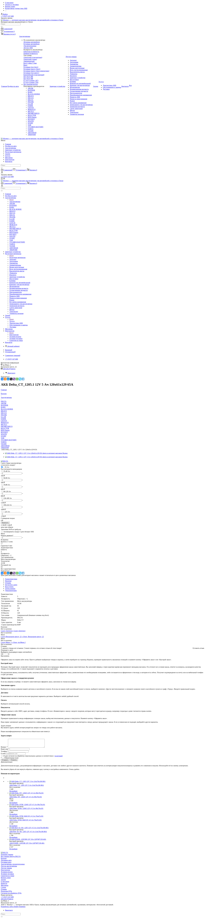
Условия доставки (7, 874)
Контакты (8, 161)
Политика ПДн (6, 891)
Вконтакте (11, 373)
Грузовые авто (6, 862)
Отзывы (4, 889)
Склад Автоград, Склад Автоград (13, 631)
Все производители (30, 84)
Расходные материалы (13, 152)
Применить (5, 523)
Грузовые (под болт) (30, 67)
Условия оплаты (7, 872)
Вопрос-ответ (6, 878)
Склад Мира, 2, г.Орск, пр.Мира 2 (13, 642)
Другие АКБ (28, 48)
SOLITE (4, 434)
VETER (4, 444)
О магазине (5, 881)
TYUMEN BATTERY (9, 440)
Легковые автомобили (31, 42)
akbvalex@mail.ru (9, 369)
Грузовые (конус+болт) (31, 69)
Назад (11, 200)
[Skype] (20, 379)
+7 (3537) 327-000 (7, 16)
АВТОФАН (5, 446)
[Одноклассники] (5, 379)
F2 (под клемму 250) (30, 82)
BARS (3, 407)
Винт (25, 65)
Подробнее (13, 791)
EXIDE (3, 419)
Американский (28, 61)
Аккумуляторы (10, 148)
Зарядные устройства (13, 150)
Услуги (7, 156)
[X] (11, 379)
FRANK (4, 415)
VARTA (4, 442)
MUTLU (4, 424)
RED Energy (5, 430)
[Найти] (2, 26)
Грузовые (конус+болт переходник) (36, 71)
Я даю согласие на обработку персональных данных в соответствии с (33, 756)
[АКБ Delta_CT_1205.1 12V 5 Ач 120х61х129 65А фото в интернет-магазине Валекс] (36, 453)
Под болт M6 (28, 77)
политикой (59, 756)
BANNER (4, 405)
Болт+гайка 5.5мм (30, 63)
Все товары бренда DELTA (11, 856)
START (3, 436)
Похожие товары (7, 854)
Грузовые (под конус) (31, 73)
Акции (7, 154)
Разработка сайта (13, 906)
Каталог (4, 858)
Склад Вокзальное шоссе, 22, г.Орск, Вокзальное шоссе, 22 (22, 637)
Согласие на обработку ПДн (11, 893)
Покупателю (9, 159)
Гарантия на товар (7, 876)
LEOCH (4, 421)
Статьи (3, 887)
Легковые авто (6, 860)
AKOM (3, 403)
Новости (4, 883)
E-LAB (3, 417)
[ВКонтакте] (2, 379)
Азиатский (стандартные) (32, 57)
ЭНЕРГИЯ (5, 448)
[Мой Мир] (8, 379)
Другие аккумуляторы (9, 866)
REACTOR (5, 428)
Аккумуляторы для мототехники (13, 864)
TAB (2, 438)
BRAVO (4, 411)
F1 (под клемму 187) (30, 80)
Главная (8, 144)
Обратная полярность (31, 52)
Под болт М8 (28, 79)
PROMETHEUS (6, 426)
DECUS (4, 413)
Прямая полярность (30, 53)
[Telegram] (23, 379)
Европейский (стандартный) (33, 75)
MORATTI (5, 422)
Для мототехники (29, 46)
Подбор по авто (11, 146)
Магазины (9, 158)
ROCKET (4, 432)
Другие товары (6, 868)
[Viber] (14, 379)
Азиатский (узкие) (30, 59)
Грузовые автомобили (31, 44)
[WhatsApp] (17, 379)
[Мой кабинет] (2, 173)
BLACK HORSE (7, 409)
